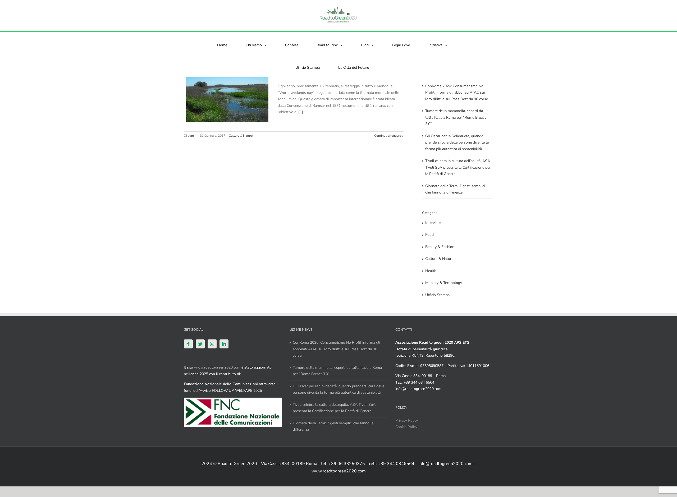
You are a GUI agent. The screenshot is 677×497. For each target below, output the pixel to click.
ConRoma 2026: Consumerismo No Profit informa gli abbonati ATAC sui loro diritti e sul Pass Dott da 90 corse (456, 93)
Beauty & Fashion (439, 246)
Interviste (433, 222)
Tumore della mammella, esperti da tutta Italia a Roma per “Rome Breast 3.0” (455, 117)
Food (429, 234)
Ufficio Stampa (437, 294)
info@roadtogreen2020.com (418, 388)
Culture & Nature (241, 136)
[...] (300, 111)
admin (192, 136)
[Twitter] (200, 343)
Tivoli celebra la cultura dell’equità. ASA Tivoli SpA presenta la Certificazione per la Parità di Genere (458, 167)
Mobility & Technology (443, 282)
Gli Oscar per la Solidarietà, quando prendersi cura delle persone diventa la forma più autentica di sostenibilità (457, 142)
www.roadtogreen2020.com (217, 367)
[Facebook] (188, 343)
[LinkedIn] (223, 343)
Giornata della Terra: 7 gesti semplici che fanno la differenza (333, 426)
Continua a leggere (387, 136)
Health (430, 270)
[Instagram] (212, 343)
